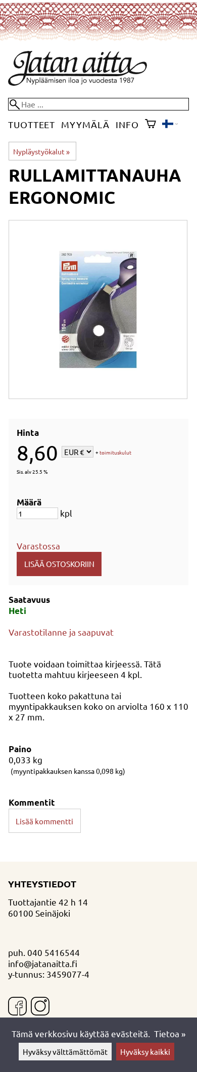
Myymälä (85, 124)
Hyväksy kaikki (145, 1051)
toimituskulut (115, 453)
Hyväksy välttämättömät (65, 1051)
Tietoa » (169, 1033)
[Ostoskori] (150, 124)
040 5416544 (53, 952)
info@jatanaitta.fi (42, 963)
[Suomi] (170, 124)
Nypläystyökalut (41, 151)
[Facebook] (17, 1007)
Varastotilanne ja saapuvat (61, 632)
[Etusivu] (77, 82)
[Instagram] (40, 1007)
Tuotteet (31, 124)
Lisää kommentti (44, 821)
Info (127, 124)
